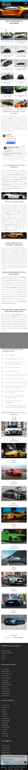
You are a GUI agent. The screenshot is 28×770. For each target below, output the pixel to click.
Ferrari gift (4, 716)
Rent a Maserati (5, 695)
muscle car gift (5, 733)
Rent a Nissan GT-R (6, 691)
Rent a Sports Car (6, 745)
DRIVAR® (9, 135)
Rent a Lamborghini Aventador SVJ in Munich (20, 55)
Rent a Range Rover (6, 693)
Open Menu (25, 3)
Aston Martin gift (5, 707)
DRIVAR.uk (10, 767)
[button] (2, 767)
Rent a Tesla (5, 686)
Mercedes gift (5, 725)
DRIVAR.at (23, 766)
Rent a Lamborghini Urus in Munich (21, 82)
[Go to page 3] (15, 161)
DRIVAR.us (4, 767)
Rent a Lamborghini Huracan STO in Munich (7, 55)
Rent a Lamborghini (6, 678)
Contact (4, 655)
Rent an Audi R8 (5, 669)
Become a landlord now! (7, 652)
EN (21, 2)
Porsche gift (4, 729)
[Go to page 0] (12, 161)
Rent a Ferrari (5, 680)
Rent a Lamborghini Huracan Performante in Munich (21, 69)
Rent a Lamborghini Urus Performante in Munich (7, 69)
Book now (5, 762)
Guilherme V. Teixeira (13, 147)
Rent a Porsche (5, 675)
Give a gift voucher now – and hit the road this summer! (14, 0)
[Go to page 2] (14, 161)
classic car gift (5, 735)
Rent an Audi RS (5, 671)
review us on (10, 142)
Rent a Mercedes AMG (7, 673)
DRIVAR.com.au (22, 767)
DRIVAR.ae (15, 767)
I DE (22, 2)
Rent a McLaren (5, 688)
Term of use (16, 769)
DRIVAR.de (12, 766)
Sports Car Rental (6, 650)
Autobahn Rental (5, 752)
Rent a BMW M (5, 682)
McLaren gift (5, 722)
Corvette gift (5, 714)
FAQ (3, 659)
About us (4, 657)
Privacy (21, 769)
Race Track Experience (7, 754)
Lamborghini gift (5, 720)
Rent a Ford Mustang (6, 684)
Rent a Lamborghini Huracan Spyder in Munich (21, 109)
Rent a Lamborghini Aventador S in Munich (7, 96)
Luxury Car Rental (6, 748)
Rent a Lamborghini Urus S (7, 41)
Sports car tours (5, 705)
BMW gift (4, 711)
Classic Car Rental (6, 750)
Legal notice (10, 769)
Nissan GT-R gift (5, 727)
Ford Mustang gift (6, 718)
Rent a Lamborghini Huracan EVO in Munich (21, 42)
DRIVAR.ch (18, 766)
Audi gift (4, 709)
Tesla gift (4, 731)
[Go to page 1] (13, 161)
